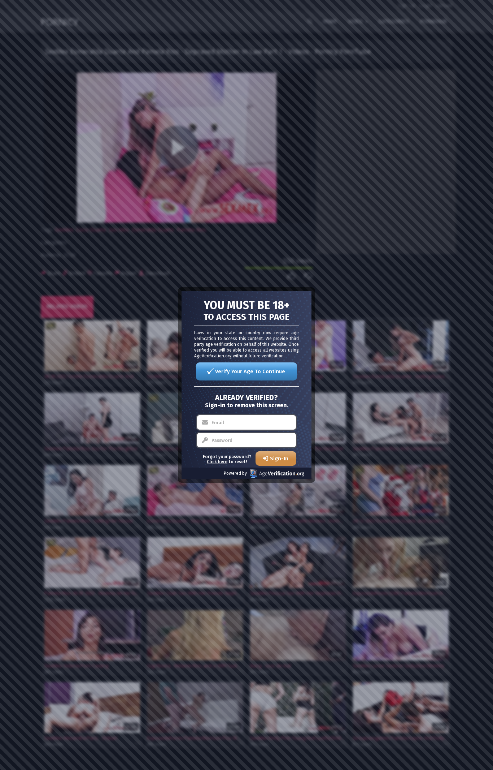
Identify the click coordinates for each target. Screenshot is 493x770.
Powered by (235, 473)
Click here (217, 461)
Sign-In (279, 458)
